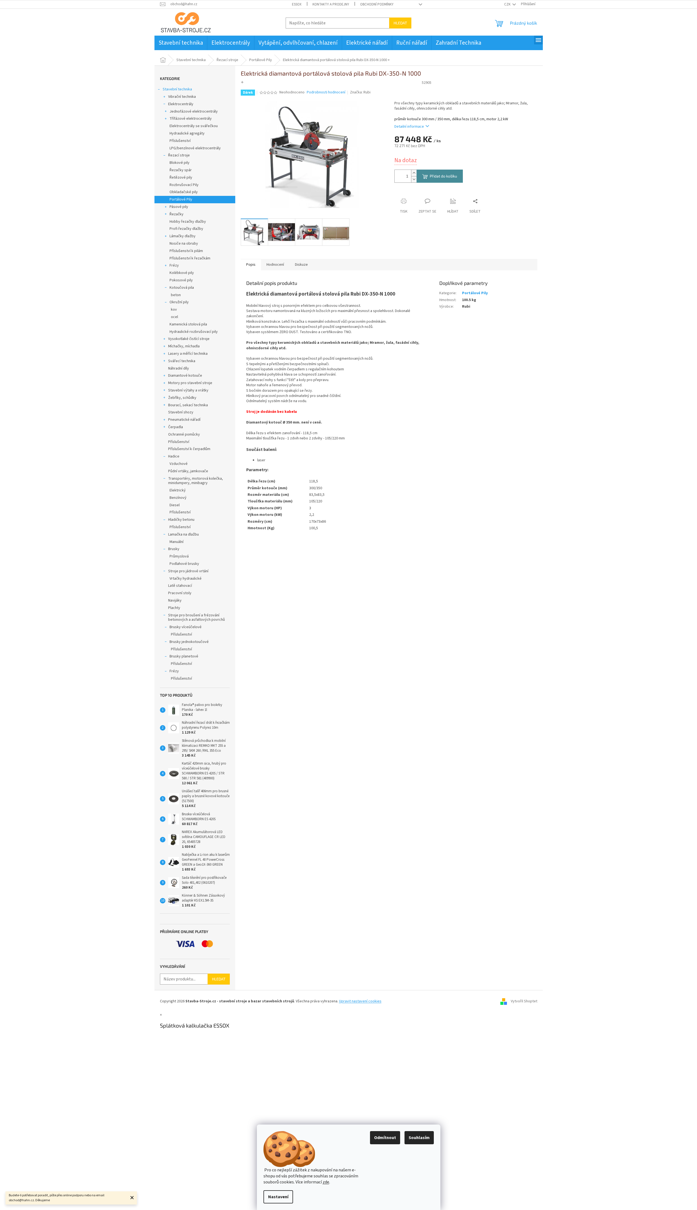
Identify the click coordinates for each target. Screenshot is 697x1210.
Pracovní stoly (179, 593)
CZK (507, 4)
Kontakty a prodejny (330, 4)
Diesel (175, 505)
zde (326, 1182)
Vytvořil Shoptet (524, 1001)
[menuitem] (180, 43)
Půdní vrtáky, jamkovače (188, 471)
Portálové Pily (181, 199)
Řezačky (176, 214)
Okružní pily (179, 302)
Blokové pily (180, 162)
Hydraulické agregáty (187, 133)
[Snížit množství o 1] (414, 179)
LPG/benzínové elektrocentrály (195, 148)
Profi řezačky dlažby (186, 228)
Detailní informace (409, 126)
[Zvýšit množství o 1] (414, 173)
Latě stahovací (180, 585)
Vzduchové (179, 464)
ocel (174, 317)
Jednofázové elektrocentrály (194, 111)
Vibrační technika (182, 96)
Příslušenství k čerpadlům (189, 449)
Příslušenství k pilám (186, 251)
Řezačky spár (181, 170)
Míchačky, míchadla (184, 346)
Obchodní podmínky (377, 4)
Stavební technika (177, 89)
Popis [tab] (251, 264)
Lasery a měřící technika (188, 353)
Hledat (400, 23)
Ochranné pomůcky (184, 434)
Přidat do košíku (443, 176)
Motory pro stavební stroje (190, 383)
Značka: (360, 92)
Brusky (173, 549)
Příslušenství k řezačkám (190, 258)
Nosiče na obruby (184, 243)
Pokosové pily (181, 280)
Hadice (173, 456)
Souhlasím (419, 1138)
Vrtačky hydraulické (186, 578)
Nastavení (278, 1197)
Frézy (174, 265)
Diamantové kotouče (185, 375)
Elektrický (178, 490)
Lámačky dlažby (183, 236)
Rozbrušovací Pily (184, 185)
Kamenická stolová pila (188, 324)
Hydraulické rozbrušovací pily (194, 331)
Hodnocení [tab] (275, 264)
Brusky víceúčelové (186, 627)
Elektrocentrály (180, 104)
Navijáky (175, 600)
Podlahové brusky (184, 564)
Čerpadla (175, 427)
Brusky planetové (184, 656)
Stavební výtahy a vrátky (188, 390)
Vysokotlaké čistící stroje (189, 339)
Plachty (174, 608)
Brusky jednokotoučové (189, 642)
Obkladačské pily (184, 192)
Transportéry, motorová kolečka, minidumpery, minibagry (195, 481)
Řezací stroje (179, 155)
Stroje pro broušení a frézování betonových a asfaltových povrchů (196, 618)
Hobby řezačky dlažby (188, 221)
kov (174, 309)
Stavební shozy (180, 412)
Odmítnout (385, 1138)
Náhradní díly (178, 368)
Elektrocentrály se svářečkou (194, 126)
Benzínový (178, 497)
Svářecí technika (181, 361)
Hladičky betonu (181, 519)
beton (176, 295)
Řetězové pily (181, 177)
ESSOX (297, 4)
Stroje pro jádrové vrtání (188, 571)
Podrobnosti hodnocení (326, 92)
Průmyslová (179, 556)
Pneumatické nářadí (184, 419)
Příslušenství (180, 141)
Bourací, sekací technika (188, 405)
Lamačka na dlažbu (183, 534)
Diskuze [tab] (301, 264)
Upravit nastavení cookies (360, 1001)
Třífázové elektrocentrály (191, 118)
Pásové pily (179, 207)
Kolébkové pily (182, 273)
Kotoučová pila (182, 287)
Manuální (176, 542)
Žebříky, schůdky (182, 398)
